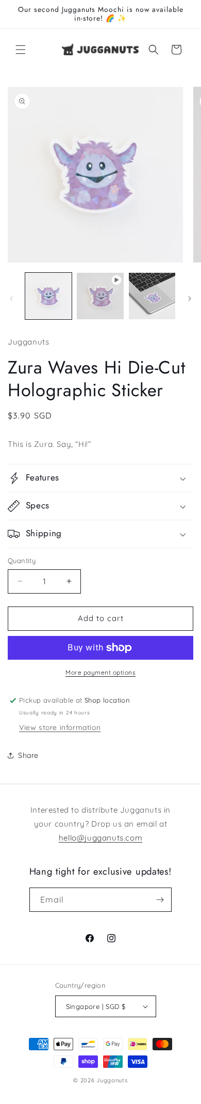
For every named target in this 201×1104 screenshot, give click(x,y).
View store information (59, 727)
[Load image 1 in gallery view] (48, 296)
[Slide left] (11, 298)
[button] (20, 49)
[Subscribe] (159, 900)
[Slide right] (189, 298)
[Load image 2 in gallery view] (152, 296)
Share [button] (28, 755)
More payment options (100, 672)
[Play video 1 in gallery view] (100, 296)
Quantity (22, 560)
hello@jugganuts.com (100, 838)
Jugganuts (111, 1080)
